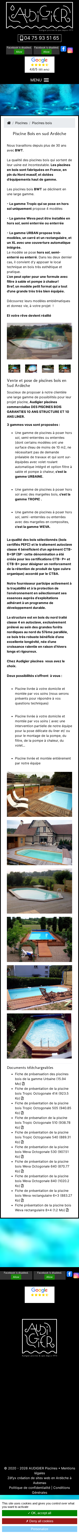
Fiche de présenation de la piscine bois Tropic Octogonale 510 (42, 1122)
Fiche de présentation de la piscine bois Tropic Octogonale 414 (42, 1093)
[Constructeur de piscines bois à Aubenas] (48, 368)
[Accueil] (9, 123)
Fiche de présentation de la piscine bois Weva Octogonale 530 (42, 1152)
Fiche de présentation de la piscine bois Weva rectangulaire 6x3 (43, 1195)
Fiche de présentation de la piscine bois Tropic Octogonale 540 (43, 1137)
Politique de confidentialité (29, 1488)
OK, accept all (40, 1513)
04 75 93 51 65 (41, 38)
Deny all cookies (41, 1521)
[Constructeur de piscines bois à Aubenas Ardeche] (39, 987)
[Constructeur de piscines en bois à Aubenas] (39, 842)
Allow (19, 51)
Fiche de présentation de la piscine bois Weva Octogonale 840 (42, 1181)
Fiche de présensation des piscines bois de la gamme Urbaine (41, 1079)
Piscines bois (42, 123)
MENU (36, 80)
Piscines (21, 123)
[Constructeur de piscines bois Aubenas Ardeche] (31, 368)
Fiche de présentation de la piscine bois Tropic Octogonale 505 (43, 1108)
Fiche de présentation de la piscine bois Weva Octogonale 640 (42, 1166)
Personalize (39, 1529)
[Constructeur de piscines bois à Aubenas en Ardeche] (14, 368)
